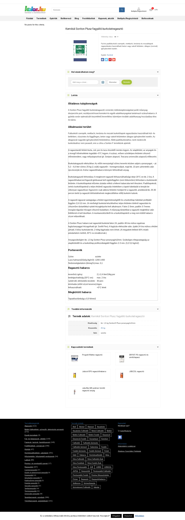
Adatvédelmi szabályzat (126, 446)
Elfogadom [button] (116, 516)
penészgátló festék (80, 475)
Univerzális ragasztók (32, 494)
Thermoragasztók (30, 491)
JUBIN (98, 467)
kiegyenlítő (85, 471)
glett (74, 455)
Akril (74, 427)
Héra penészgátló (80, 467)
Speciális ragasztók (31, 486)
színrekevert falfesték (81, 487)
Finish (106, 451)
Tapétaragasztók (30, 488)
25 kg (103, 328)
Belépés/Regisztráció (127, 18)
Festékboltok (88, 18)
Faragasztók (29, 475)
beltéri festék (93, 435)
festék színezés (79, 451)
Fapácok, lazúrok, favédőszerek (37, 442)
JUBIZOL (108, 467)
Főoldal (29, 18)
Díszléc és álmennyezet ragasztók (36, 473)
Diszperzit (106, 435)
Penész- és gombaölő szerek (36, 463)
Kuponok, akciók (106, 18)
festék (104, 447)
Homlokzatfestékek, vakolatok (36, 453)
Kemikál (110, 55)
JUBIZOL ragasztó (136, 371)
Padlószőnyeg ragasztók (33, 480)
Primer (75, 479)
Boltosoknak (148, 18)
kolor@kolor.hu (125, 431)
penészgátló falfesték (102, 471)
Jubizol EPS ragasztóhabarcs (94, 371)
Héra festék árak (94, 463)
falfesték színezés (90, 443)
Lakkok (27, 460)
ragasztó (84, 479)
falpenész (94, 447)
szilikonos (77, 483)
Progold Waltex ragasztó (92, 355)
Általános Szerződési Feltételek (129, 451)
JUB (91, 467)
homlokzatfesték (95, 455)
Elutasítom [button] (128, 516)
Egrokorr (104, 439)
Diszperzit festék (79, 439)
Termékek (41, 18)
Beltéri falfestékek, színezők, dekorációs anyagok (44, 429)
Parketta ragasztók (31, 483)
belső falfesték (97, 431)
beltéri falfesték (79, 435)
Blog (77, 18)
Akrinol (81, 427)
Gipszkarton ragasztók (32, 478)
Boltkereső (66, 18)
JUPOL (75, 471)
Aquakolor (101, 427)
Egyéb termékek (31, 435)
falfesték (76, 443)
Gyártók (53, 18)
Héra (107, 455)
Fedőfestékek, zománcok (35, 446)
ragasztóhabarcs (98, 479)
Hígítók (27, 449)
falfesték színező (80, 447)
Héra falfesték (78, 459)
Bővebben (139, 516)
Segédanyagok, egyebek (34, 497)
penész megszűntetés (100, 475)
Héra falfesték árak (95, 459)
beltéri (109, 431)
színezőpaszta (89, 483)
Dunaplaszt (93, 439)
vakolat (96, 487)
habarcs (82, 455)
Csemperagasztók (31, 470)
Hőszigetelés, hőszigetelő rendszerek (39, 456)
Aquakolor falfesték (80, 431)
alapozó (90, 427)
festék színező (95, 451)
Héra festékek (78, 463)
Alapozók (28, 426)
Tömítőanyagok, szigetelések (36, 501)
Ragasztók (29, 467)
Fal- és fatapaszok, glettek (35, 439)
